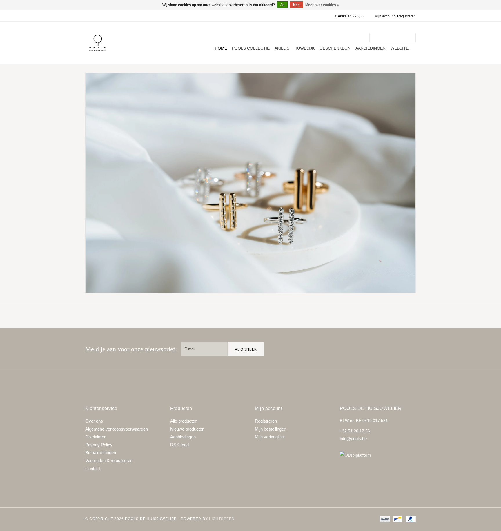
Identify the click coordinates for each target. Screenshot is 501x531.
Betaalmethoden (100, 452)
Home (221, 48)
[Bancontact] (397, 519)
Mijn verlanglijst (269, 436)
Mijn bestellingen (270, 429)
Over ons (94, 420)
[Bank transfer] (384, 519)
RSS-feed (179, 444)
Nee (296, 5)
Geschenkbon (335, 48)
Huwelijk (304, 48)
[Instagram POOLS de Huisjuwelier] (409, 349)
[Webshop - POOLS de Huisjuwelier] (97, 42)
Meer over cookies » (322, 5)
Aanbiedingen (370, 48)
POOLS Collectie (251, 48)
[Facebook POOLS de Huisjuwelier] (372, 349)
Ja (282, 5)
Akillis (282, 48)
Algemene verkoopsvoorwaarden (116, 429)
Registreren (266, 420)
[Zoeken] (412, 37)
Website (400, 48)
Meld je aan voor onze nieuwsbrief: (131, 349)
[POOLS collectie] (250, 183)
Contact (92, 468)
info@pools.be (353, 438)
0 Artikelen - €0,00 (349, 16)
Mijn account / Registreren (395, 16)
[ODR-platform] (378, 455)
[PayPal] (410, 519)
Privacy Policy (98, 444)
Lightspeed (222, 519)
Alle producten (183, 420)
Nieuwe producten (187, 429)
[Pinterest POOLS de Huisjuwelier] (390, 349)
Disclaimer (95, 436)
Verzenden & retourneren (108, 460)
